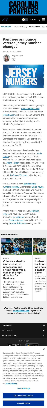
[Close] (44, 349)
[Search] (39, 19)
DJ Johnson (18, 217)
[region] (23, 377)
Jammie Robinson (17, 223)
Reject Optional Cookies (23, 396)
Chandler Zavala (15, 220)
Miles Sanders (9, 115)
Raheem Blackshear (30, 108)
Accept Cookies (23, 403)
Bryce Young (37, 186)
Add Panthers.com (21, 310)
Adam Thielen (13, 162)
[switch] (25, 19)
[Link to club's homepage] (5, 19)
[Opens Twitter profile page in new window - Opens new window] (13, 59)
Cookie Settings (23, 388)
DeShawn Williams (18, 175)
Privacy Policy (11, 383)
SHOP (33, 19)
